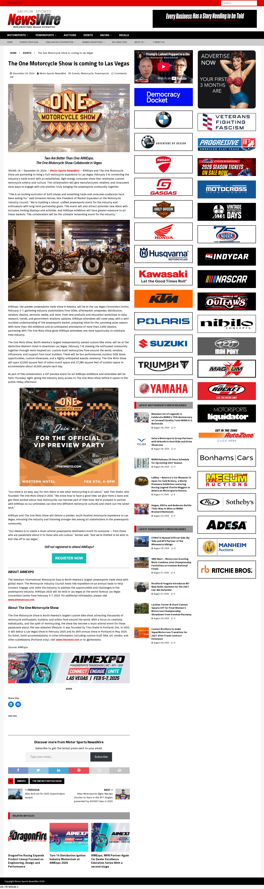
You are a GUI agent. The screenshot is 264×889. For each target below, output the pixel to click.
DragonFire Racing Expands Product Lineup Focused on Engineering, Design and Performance (26, 861)
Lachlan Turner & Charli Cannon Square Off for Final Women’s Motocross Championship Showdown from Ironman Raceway (171, 609)
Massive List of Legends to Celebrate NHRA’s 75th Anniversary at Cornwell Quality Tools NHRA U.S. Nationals (172, 419)
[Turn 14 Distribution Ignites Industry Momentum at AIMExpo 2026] (69, 837)
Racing (104, 35)
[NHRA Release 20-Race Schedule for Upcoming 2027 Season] (141, 463)
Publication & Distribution (59, 42)
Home (10, 42)
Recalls (124, 35)
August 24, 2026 (161, 516)
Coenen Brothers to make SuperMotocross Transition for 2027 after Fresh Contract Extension (169, 634)
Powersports (45, 35)
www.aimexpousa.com (21, 599)
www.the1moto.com (67, 639)
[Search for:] (239, 2)
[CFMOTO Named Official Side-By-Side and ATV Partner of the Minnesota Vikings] (141, 541)
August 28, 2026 (161, 427)
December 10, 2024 (23, 73)
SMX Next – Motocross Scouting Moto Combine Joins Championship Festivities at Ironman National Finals (171, 564)
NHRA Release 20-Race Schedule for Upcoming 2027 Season (170, 460)
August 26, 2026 (161, 618)
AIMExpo (21, 781)
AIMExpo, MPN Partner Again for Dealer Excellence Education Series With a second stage (110, 861)
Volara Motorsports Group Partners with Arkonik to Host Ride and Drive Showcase (172, 441)
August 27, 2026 (161, 494)
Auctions (70, 35)
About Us (139, 42)
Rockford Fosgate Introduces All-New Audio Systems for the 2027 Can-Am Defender (170, 586)
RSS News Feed (119, 42)
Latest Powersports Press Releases (162, 529)
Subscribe (101, 757)
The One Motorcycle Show (47, 781)
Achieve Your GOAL (29, 42)
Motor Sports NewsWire (53, 73)
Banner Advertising (92, 42)
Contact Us (159, 42)
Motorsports (16, 35)
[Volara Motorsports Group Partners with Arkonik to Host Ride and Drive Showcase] (141, 442)
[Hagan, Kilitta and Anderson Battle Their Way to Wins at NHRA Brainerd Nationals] (141, 509)
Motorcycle (87, 73)
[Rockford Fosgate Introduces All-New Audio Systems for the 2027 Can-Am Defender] (141, 587)
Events (88, 35)
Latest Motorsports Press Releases (162, 405)
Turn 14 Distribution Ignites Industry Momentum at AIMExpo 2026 (67, 859)
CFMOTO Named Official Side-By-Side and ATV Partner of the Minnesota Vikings (170, 541)
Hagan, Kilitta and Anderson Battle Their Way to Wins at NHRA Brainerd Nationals (171, 508)
